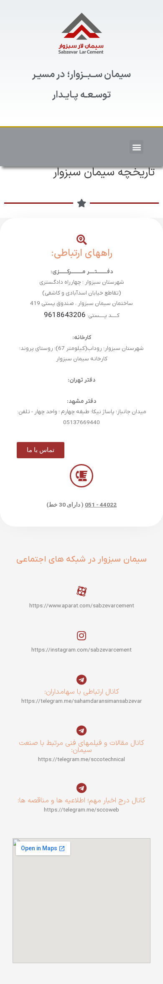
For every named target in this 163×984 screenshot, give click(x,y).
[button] (136, 147)
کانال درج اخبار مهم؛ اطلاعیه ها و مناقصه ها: (81, 800)
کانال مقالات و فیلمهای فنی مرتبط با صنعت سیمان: (81, 747)
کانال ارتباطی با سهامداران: (81, 692)
